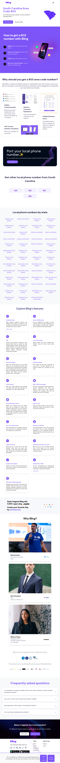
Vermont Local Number (9, 291)
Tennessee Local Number (23, 284)
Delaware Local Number (51, 226)
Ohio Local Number (37, 270)
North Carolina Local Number (9, 271)
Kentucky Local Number (9, 244)
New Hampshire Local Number (9, 264)
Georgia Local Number (23, 233)
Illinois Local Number (9, 239)
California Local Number (9, 226)
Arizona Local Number (37, 219)
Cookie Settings (51, 758)
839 (15, 190)
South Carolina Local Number (51, 278)
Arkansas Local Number (51, 219)
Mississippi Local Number (51, 251)
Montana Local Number (23, 258)
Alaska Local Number (23, 218)
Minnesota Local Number (36, 251)
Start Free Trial (8, 22)
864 (30, 196)
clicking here (15, 510)
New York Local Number (50, 264)
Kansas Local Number (51, 239)
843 (30, 190)
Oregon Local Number (9, 278)
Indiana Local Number (23, 239)
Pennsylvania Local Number (23, 278)
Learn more (35, 471)
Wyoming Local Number (23, 298)
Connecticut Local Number (37, 226)
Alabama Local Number (9, 219)
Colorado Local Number (23, 226)
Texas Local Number (37, 284)
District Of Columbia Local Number (37, 298)
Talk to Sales (9, 329)
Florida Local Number (9, 232)
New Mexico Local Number (37, 264)
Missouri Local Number (9, 258)
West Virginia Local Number (51, 291)
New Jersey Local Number (23, 264)
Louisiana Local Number (23, 244)
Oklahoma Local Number (50, 271)
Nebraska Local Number (37, 258)
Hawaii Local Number (37, 232)
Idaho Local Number (50, 232)
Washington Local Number (37, 291)
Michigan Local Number (23, 251)
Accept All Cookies (43, 758)
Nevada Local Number (51, 258)
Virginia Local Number (23, 291)
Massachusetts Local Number (9, 251)
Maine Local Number (37, 243)
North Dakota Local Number (23, 271)
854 (44, 190)
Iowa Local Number (37, 239)
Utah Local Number (51, 284)
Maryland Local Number (51, 244)
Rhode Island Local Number (37, 278)
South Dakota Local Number (9, 284)
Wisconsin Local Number (9, 298)
